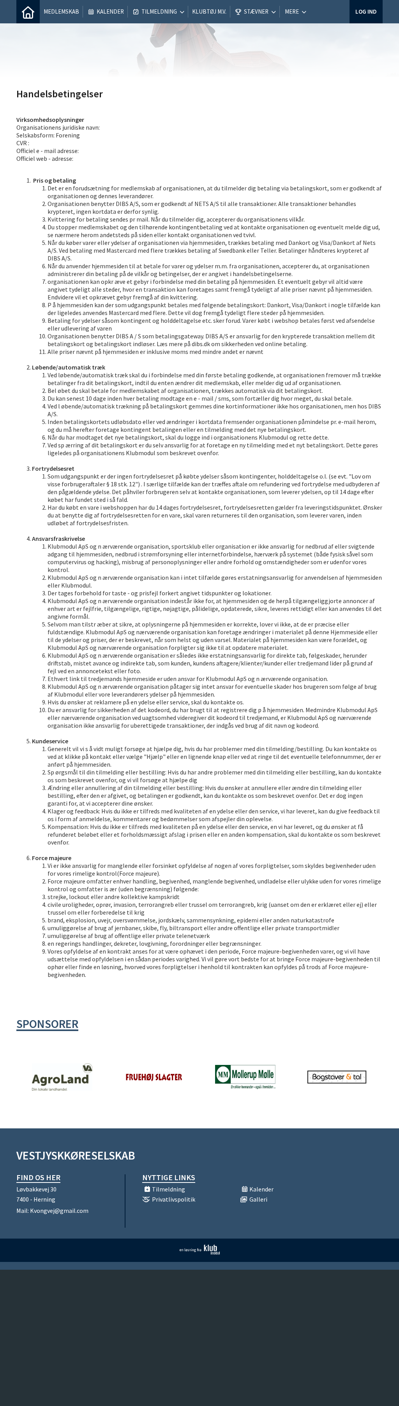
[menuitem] (28, 11)
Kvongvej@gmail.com (59, 1210)
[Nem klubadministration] (200, 1252)
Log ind (366, 11)
